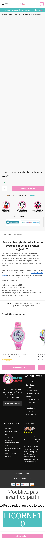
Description (18, 234)
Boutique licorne (7, 14)
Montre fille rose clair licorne (13, 357)
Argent (27, 306)
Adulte (22, 306)
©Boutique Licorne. (23, 473)
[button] (7, 360)
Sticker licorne (31, 411)
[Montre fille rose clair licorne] (18, 335)
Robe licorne (30, 408)
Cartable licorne (32, 390)
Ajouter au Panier (22, 536)
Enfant (32, 306)
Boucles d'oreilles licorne (32, 303)
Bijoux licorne (26, 14)
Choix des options (18, 367)
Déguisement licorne (31, 403)
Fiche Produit (6, 234)
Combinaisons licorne (31, 386)
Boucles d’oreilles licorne (32, 395)
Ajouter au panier (28, 188)
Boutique (17, 14)
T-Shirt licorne (31, 414)
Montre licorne (20, 354)
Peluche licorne (31, 382)
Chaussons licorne (32, 399)
